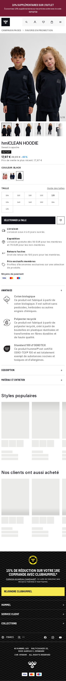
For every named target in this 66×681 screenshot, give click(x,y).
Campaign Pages (11, 30)
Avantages (6, 290)
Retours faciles (16, 251)
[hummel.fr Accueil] (5, 22)
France (10, 637)
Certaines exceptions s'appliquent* (21, 579)
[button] (35, 22)
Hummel (6, 604)
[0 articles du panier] (52, 22)
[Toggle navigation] (26, 22)
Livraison (12, 229)
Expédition (13, 238)
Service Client (10, 614)
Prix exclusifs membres (21, 261)
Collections (9, 623)
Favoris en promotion (39, 30)
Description (8, 370)
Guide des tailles (56, 188)
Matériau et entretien (13, 380)
